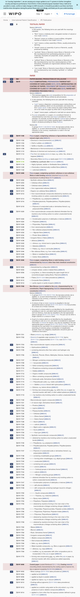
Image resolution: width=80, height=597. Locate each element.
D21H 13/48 (20, 254)
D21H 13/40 (20, 243)
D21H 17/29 (20, 424)
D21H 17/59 (20, 522)
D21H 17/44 (20, 472)
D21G (63, 88)
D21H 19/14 (20, 592)
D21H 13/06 (20, 185)
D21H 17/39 (20, 458)
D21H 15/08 (20, 277)
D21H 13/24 (20, 222)
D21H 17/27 (20, 419)
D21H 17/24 (54, 339)
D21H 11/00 (43, 127)
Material (33, 337)
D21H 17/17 (20, 387)
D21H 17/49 (20, 488)
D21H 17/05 (20, 350)
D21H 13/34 (20, 235)
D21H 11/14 (20, 159)
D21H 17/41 (20, 464)
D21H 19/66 (45, 571)
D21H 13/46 (20, 251)
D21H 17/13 (20, 376)
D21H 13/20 (20, 211)
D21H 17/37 (20, 451)
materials (52, 303)
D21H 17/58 (20, 517)
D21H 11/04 (20, 143)
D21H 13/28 (20, 227)
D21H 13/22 (20, 219)
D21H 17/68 (20, 549)
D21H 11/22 (20, 170)
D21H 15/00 (51, 127)
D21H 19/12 (20, 587)
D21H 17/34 (20, 438)
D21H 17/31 (20, 430)
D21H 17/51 (20, 496)
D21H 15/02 (20, 267)
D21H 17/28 (20, 422)
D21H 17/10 (20, 368)
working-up (46, 159)
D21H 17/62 (67, 339)
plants (47, 154)
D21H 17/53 (20, 501)
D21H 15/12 (20, 283)
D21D (58, 84)
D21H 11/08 (20, 148)
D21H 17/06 (20, 355)
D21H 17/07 (20, 360)
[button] (11, 24)
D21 (17, 79)
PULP (32, 81)
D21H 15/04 (20, 270)
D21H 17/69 (20, 551)
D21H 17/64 (20, 538)
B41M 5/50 (50, 569)
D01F (51, 178)
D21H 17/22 (59, 337)
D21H (18, 82)
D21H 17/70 (20, 556)
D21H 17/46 (20, 477)
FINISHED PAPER (65, 86)
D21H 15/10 (20, 280)
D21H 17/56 (20, 511)
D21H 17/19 (20, 395)
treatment (53, 162)
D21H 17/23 (35, 339)
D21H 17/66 (20, 543)
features (59, 122)
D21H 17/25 (20, 413)
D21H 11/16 (20, 162)
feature (55, 117)
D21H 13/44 (20, 249)
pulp (50, 95)
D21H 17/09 (20, 365)
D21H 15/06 (20, 272)
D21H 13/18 (20, 206)
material (44, 36)
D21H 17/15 (20, 382)
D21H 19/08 (20, 579)
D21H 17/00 (20, 286)
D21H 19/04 (20, 574)
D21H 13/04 (20, 183)
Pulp (31, 136)
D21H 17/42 (20, 467)
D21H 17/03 (20, 344)
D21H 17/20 (20, 400)
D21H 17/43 (20, 469)
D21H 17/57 (20, 514)
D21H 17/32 (20, 432)
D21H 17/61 (20, 530)
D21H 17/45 (20, 475)
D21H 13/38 (20, 240)
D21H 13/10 (20, 191)
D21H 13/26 (20, 224)
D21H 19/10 (20, 582)
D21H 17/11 (20, 371)
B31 (47, 88)
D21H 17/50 (20, 493)
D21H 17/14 (20, 379)
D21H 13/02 (20, 180)
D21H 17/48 (20, 485)
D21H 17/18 (20, 390)
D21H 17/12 (20, 374)
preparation (70, 95)
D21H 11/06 (20, 146)
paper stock (42, 108)
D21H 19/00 (20, 564)
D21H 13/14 (20, 199)
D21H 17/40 (20, 461)
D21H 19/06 (20, 577)
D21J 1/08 (55, 564)
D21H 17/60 (20, 527)
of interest (43, 323)
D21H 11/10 (20, 151)
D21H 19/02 (20, 571)
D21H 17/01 (43, 295)
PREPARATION (53, 81)
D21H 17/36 (20, 446)
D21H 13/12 (20, 194)
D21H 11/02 (20, 140)
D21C (54, 84)
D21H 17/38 (20, 456)
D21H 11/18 (20, 164)
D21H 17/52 (20, 498)
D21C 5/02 (62, 159)
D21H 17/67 (20, 546)
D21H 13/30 (20, 230)
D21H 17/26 (20, 416)
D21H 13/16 (20, 201)
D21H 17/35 (20, 443)
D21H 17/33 (20, 435)
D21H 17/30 (20, 427)
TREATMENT (51, 86)
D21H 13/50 (20, 257)
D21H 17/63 (51, 295)
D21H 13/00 (20, 173)
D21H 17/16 (20, 384)
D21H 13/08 (20, 188)
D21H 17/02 (20, 337)
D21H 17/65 (20, 540)
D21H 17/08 (20, 363)
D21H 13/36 (20, 238)
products (38, 334)
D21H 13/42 (20, 246)
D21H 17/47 (20, 482)
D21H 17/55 (20, 509)
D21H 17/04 (20, 347)
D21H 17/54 (20, 504)
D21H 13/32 (20, 232)
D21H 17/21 (20, 403)
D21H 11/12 (20, 154)
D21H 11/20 (20, 167)
